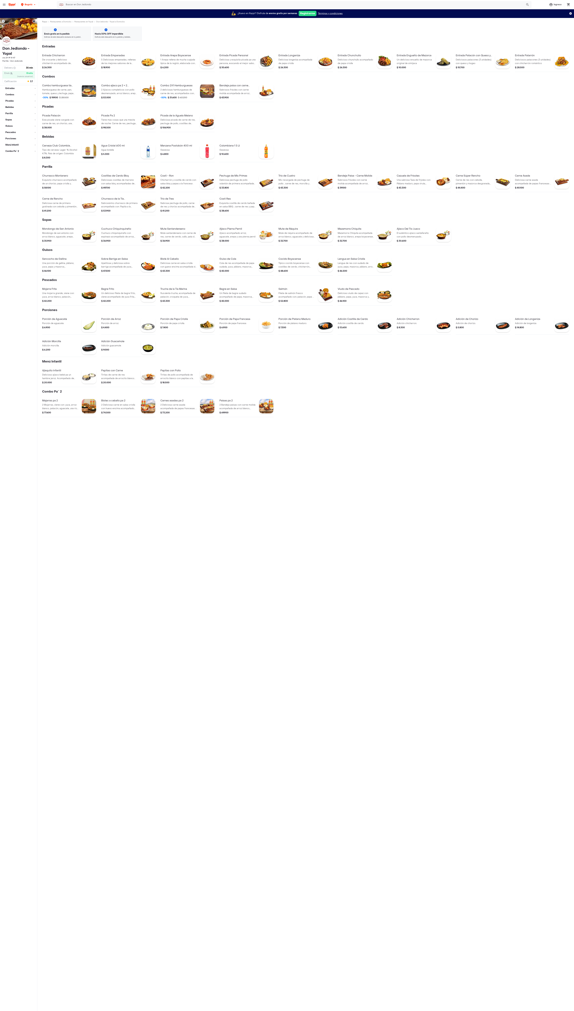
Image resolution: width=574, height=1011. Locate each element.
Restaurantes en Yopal (83, 21)
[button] (28, 4)
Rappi (44, 21)
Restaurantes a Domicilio (60, 21)
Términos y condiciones (330, 13)
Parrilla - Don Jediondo (12, 61)
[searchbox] (294, 4)
